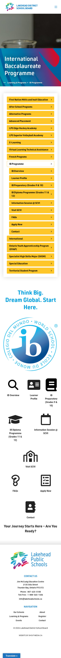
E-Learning (15, 142)
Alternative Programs (20, 113)
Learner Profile (19, 178)
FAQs (14, 217)
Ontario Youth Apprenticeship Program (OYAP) (29, 247)
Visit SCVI (16, 210)
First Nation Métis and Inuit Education (28, 99)
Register (42, 616)
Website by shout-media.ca (30, 635)
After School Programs (20, 106)
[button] (56, 7)
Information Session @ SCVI (25, 202)
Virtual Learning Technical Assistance (28, 149)
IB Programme (16, 163)
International (16, 238)
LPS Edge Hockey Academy (23, 128)
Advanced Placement (20, 120)
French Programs (18, 156)
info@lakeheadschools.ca (30, 599)
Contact (15, 231)
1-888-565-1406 (35, 594)
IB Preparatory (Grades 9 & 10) (27, 185)
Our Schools (18, 612)
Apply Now (16, 224)
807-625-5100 (34, 591)
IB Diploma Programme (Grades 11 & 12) (30, 194)
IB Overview (17, 170)
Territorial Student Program (23, 270)
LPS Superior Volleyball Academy (26, 135)
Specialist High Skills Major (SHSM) (27, 256)
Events (19, 620)
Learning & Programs (16, 82)
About (42, 612)
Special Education (18, 263)
